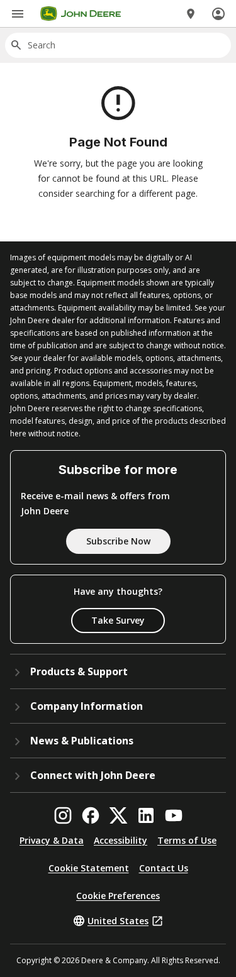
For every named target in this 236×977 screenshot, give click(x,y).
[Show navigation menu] (17, 13)
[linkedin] (146, 815)
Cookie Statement (88, 868)
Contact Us (163, 868)
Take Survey (118, 620)
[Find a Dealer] (191, 14)
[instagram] (63, 815)
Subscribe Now (118, 541)
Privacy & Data (52, 840)
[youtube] (173, 815)
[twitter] (118, 815)
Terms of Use (186, 840)
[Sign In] (218, 13)
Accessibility (120, 840)
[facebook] (90, 815)
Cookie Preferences (118, 896)
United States (118, 921)
